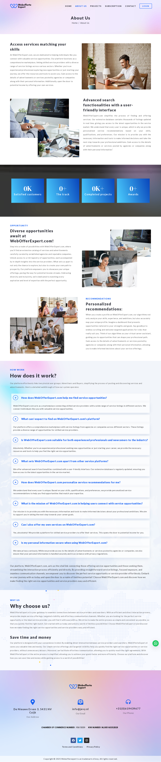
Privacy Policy (93, 747)
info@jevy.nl (80, 709)
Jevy (96, 759)
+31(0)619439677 (128, 708)
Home (68, 6)
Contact (130, 6)
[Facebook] (73, 740)
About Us (81, 6)
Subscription (113, 6)
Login (145, 6)
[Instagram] (86, 740)
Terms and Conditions (72, 747)
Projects (96, 6)
